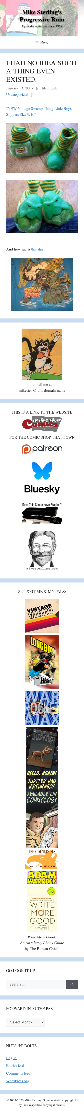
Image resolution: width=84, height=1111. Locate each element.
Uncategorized (17, 94)
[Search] (72, 984)
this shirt (37, 248)
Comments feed (18, 1073)
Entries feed (15, 1065)
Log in (11, 1057)
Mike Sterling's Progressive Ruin (42, 15)
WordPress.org (17, 1080)
